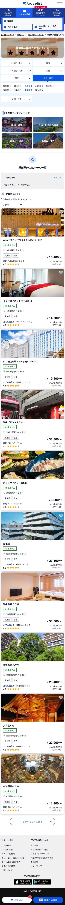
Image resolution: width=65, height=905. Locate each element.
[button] (17, 27)
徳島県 (17, 90)
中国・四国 (48, 78)
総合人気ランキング (36, 34)
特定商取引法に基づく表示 (42, 857)
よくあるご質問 (8, 865)
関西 (17, 78)
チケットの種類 (8, 853)
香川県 (6, 90)
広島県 (6, 86)
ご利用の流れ (7, 849)
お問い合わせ (7, 870)
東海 (48, 70)
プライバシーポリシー (40, 853)
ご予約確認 (6, 845)
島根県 (27, 86)
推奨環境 (34, 861)
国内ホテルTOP (7, 34)
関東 (48, 63)
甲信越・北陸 (16, 70)
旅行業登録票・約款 (39, 849)
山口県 (38, 86)
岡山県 (17, 86)
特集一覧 (20, 34)
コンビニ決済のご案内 (11, 861)
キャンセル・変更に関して (13, 857)
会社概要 (34, 845)
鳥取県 (49, 86)
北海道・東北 (16, 63)
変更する (57, 177)
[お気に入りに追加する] (61, 212)
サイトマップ (36, 865)
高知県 (38, 90)
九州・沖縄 (16, 99)
